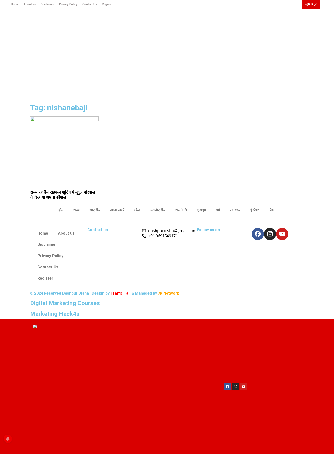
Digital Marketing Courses (65, 303)
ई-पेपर (254, 210)
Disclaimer (47, 4)
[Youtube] (282, 234)
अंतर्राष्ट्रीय (157, 210)
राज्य (76, 210)
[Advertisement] (167, 65)
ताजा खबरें (117, 210)
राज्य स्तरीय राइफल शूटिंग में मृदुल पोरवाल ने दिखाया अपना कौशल (62, 194)
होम (60, 210)
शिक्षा (272, 210)
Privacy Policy (68, 4)
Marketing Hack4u (54, 313)
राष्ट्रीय (94, 210)
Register (107, 4)
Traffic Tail (120, 293)
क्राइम (201, 210)
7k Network (168, 293)
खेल (137, 210)
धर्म (218, 210)
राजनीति (181, 210)
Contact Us (89, 4)
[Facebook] (258, 234)
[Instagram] (270, 234)
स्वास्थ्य (235, 210)
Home (15, 4)
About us (29, 4)
